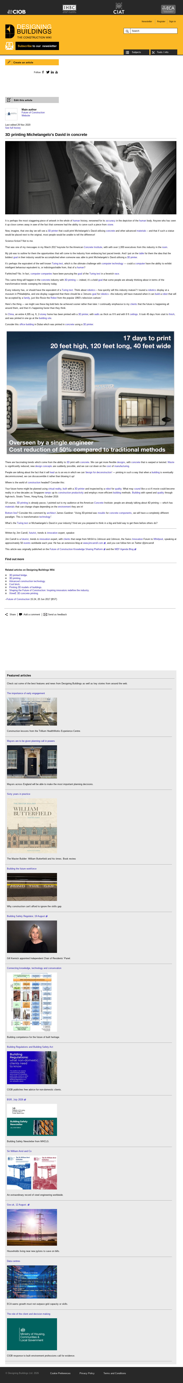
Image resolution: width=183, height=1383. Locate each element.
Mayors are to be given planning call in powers (31, 741)
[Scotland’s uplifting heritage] (32, 1188)
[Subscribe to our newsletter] (32, 49)
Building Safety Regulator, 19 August (26, 916)
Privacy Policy (87, 1373)
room (164, 247)
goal (15, 257)
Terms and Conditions (114, 1373)
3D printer (53, 230)
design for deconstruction (99, 472)
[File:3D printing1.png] (90, 456)
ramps (48, 492)
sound (137, 488)
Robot (54, 298)
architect (51, 513)
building (156, 472)
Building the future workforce (21, 868)
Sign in (172, 21)
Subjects (136, 52)
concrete (110, 230)
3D (68, 462)
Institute (98, 247)
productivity (78, 492)
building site (45, 318)
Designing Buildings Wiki (40, 569)
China (11, 314)
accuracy (110, 220)
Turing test (57, 263)
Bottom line (11, 513)
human (76, 220)
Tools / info (162, 52)
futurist (32, 532)
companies (46, 273)
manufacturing (121, 466)
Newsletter (147, 21)
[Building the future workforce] (32, 900)
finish (171, 314)
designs (121, 462)
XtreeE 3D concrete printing (23, 593)
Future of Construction (33, 112)
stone (110, 224)
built (65, 488)
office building (26, 324)
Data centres (13, 1261)
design (38, 466)
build (157, 294)
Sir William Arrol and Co (19, 1151)
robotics (91, 290)
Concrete (88, 247)
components (125, 513)
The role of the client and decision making (28, 1314)
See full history (13, 127)
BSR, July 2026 (15, 1099)
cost (109, 466)
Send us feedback (57, 614)
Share (13, 614)
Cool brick (14, 584)
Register (161, 21)
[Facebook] (43, 72)
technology (117, 263)
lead (52, 472)
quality (118, 488)
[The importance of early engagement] (32, 724)
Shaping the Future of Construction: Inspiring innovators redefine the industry (49, 590)
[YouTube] (56, 72)
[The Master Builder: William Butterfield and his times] (32, 852)
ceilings (134, 314)
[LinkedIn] (52, 72)
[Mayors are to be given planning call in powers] (32, 778)
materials (141, 230)
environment (64, 506)
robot (165, 294)
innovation (52, 532)
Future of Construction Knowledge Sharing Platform (76, 549)
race (117, 273)
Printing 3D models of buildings (25, 587)
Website (26, 115)
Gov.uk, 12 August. (17, 1204)
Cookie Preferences (60, 1373)
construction (34, 482)
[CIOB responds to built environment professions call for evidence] (32, 1349)
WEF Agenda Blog (124, 549)
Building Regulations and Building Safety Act (30, 1047)
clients (133, 304)
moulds (101, 513)
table (141, 253)
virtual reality (54, 488)
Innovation (137, 539)
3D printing (70, 280)
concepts (47, 466)
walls (97, 314)
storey (43, 314)
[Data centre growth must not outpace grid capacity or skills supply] (32, 1297)
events (27, 543)
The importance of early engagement (26, 693)
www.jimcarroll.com (93, 543)
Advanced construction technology (27, 581)
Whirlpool (158, 539)
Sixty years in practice (18, 794)
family (27, 298)
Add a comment (32, 614)
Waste (171, 462)
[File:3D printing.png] (90, 214)
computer (106, 263)
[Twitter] (47, 72)
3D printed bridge (18, 575)
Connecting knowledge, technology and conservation (34, 968)
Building (136, 492)
